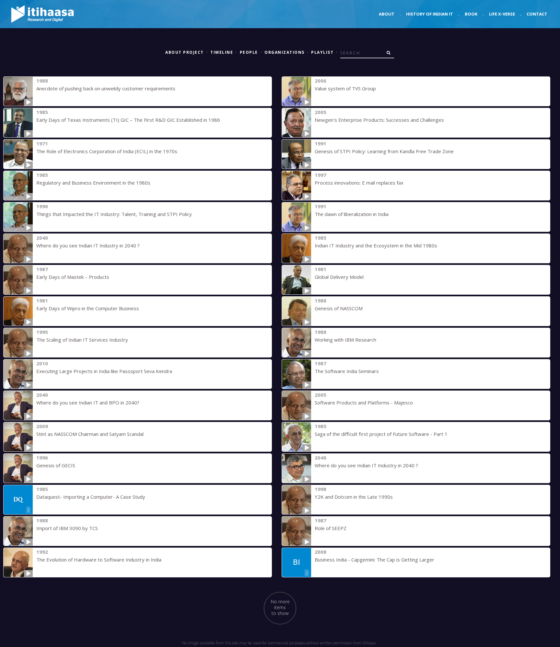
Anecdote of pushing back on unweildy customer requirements (105, 88)
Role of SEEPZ (330, 528)
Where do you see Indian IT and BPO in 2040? (87, 402)
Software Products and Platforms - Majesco (364, 402)
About (386, 14)
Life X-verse (502, 14)
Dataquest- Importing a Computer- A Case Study (90, 497)
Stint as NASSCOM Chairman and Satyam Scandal (90, 434)
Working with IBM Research (345, 339)
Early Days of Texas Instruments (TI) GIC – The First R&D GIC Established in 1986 (128, 120)
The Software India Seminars (347, 371)
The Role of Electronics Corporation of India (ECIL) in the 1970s (106, 151)
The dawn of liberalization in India (352, 214)
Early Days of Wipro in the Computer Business (87, 308)
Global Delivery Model (339, 277)
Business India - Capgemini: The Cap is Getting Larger (374, 559)
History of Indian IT (429, 14)
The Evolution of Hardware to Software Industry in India (98, 559)
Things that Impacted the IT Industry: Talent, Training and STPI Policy (114, 214)
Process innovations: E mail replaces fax (359, 182)
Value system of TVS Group (345, 88)
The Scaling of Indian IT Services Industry (82, 339)
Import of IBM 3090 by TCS (67, 528)
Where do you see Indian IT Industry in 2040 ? (88, 245)
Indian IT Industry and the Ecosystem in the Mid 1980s (376, 245)
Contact (537, 14)
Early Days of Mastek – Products (72, 277)
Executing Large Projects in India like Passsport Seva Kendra (104, 371)
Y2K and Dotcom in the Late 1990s (354, 497)
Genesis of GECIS (55, 465)
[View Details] (18, 91)
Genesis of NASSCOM (339, 308)
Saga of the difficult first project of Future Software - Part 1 (381, 434)
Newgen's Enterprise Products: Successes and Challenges (379, 120)
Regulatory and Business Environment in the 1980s (93, 182)
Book (471, 14)
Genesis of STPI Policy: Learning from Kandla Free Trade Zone (384, 151)
